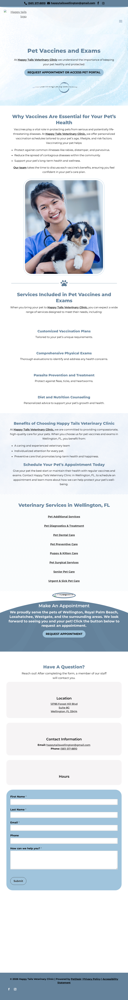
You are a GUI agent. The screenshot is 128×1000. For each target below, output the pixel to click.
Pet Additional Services (64, 516)
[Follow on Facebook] (8, 989)
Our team (20, 167)
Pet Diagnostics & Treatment (64, 525)
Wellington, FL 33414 (64, 711)
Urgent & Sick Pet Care (64, 580)
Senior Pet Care (64, 571)
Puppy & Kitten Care (64, 553)
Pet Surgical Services (64, 562)
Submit (18, 881)
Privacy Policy (92, 979)
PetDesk (76, 979)
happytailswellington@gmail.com (68, 744)
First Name (18, 796)
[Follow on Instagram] (15, 989)
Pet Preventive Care (64, 544)
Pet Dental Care (64, 535)
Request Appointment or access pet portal (64, 72)
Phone (14, 835)
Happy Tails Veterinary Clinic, (65, 133)
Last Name (18, 809)
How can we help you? (26, 848)
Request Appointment (64, 634)
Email (15, 822)
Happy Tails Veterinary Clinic (37, 59)
